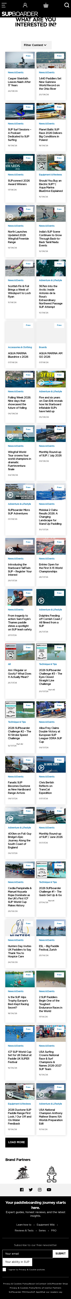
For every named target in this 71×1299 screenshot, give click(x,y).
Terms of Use (41, 1288)
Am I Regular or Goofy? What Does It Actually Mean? (19, 674)
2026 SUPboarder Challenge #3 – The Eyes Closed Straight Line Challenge (50, 677)
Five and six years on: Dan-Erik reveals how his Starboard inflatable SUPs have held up (51, 404)
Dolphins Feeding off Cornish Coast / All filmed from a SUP (50, 621)
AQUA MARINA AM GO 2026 (50, 355)
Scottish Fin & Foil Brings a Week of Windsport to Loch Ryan (19, 291)
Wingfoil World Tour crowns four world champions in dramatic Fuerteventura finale (19, 461)
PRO (53, 1231)
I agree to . (26, 1270)
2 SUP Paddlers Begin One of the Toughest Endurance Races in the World (50, 1004)
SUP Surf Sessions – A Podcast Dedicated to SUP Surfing (19, 134)
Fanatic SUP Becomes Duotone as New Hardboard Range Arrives (19, 787)
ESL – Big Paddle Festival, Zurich (49, 948)
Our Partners (54, 1288)
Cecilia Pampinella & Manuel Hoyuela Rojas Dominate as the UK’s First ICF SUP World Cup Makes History (20, 897)
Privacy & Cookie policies (32, 1270)
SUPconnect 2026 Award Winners (19, 183)
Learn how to (23, 1225)
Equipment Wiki (46, 1225)
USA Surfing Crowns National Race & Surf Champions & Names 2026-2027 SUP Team (50, 1061)
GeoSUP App (33, 1292)
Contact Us (43, 1284)
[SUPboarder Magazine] (20, 14)
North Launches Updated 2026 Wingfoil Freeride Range (18, 237)
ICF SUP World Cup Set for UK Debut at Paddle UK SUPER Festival (20, 1057)
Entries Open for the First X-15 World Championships (50, 568)
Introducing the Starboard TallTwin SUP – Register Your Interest (20, 569)
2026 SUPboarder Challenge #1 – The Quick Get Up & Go (50, 892)
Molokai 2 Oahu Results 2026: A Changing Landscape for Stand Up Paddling (50, 517)
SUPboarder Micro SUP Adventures (19, 512)
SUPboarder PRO (18, 1292)
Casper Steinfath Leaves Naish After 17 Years (19, 82)
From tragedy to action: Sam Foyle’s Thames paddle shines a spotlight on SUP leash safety (20, 623)
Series (42, 1231)
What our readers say (51, 1292)
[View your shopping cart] (45, 5)
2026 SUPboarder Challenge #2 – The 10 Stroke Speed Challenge (19, 733)
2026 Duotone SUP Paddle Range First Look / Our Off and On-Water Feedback (19, 1117)
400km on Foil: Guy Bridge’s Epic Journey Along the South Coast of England (19, 841)
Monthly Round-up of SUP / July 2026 (50, 454)
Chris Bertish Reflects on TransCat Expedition (46, 787)
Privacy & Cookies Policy (16, 1284)
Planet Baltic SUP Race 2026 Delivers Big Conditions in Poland (50, 134)
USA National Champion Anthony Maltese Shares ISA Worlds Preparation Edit (51, 1117)
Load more (16, 1142)
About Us (33, 1284)
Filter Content (33, 45)
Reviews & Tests (24, 1231)
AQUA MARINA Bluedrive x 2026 (18, 355)
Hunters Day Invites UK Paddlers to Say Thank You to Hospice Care (19, 951)
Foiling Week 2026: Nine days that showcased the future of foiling (19, 402)
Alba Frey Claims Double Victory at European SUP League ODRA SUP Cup (50, 735)
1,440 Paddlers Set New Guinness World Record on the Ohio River (50, 83)
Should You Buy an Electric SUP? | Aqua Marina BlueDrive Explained (51, 186)
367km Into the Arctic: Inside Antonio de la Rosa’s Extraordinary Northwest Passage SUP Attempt (50, 296)
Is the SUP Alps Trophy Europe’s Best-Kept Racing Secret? (18, 1002)
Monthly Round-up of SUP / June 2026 (51, 836)
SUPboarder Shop (58, 1284)
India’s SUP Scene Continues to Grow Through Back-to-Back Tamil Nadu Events (50, 239)
